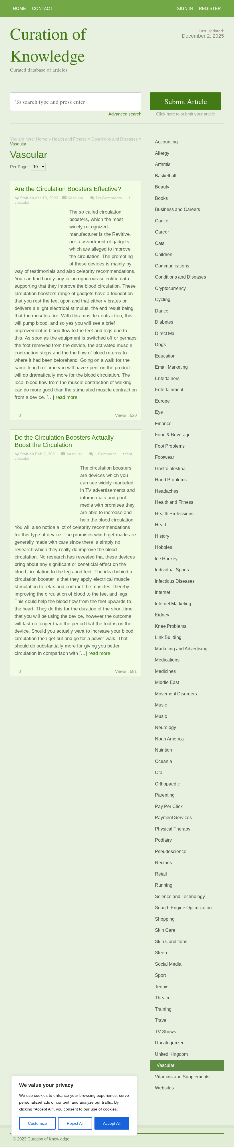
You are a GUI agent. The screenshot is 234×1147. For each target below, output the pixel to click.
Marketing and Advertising (181, 648)
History (162, 536)
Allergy (162, 153)
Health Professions (174, 513)
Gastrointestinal (171, 468)
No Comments (109, 198)
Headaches (166, 491)
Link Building (168, 637)
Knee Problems (170, 626)
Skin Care (165, 930)
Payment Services (173, 817)
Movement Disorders (176, 693)
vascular (22, 202)
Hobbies (163, 547)
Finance (163, 423)
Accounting (166, 141)
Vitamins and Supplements (182, 1076)
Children (163, 254)
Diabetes (164, 322)
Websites (164, 1087)
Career (162, 232)
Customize (37, 1123)
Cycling (162, 299)
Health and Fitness (69, 139)
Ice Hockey (166, 558)
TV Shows (165, 1031)
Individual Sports (172, 569)
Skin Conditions (171, 941)
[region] (74, 1106)
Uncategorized (170, 1042)
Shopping (165, 919)
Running (163, 885)
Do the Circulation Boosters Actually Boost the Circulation (64, 441)
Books (161, 198)
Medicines (165, 671)
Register (210, 8)
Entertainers (167, 378)
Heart (160, 524)
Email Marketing (171, 367)
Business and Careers (177, 209)
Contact (42, 8)
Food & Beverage (173, 434)
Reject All (75, 1123)
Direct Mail (166, 333)
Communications (172, 265)
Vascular (75, 198)
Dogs (160, 344)
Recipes (163, 862)
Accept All (111, 1123)
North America (169, 738)
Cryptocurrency (170, 288)
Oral (159, 772)
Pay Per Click (169, 806)
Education (165, 356)
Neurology (165, 727)
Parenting (165, 795)
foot (128, 454)
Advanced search (124, 113)
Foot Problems (170, 446)
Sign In (185, 8)
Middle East (167, 682)
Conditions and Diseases (114, 139)
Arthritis (162, 164)
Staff (24, 198)
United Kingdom (171, 1054)
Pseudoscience (170, 851)
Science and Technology (180, 896)
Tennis (161, 986)
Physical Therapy (172, 829)
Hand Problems (171, 479)
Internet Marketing (173, 603)
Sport (160, 975)
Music (161, 705)
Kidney (162, 614)
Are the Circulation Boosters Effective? (68, 188)
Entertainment (169, 389)
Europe (162, 401)
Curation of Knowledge (48, 44)
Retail (161, 874)
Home (19, 8)
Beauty (162, 186)
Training (163, 1009)
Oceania (163, 761)
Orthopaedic (167, 783)
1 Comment (105, 454)
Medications (167, 659)
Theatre (163, 997)
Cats (159, 243)
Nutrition (163, 750)
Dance (161, 310)
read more (66, 397)
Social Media (168, 964)
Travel (161, 1020)
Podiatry (163, 840)
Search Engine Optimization (183, 907)
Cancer (162, 220)
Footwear (164, 457)
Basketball (165, 175)
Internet (162, 592)
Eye (159, 412)
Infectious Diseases (175, 581)
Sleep (161, 952)
